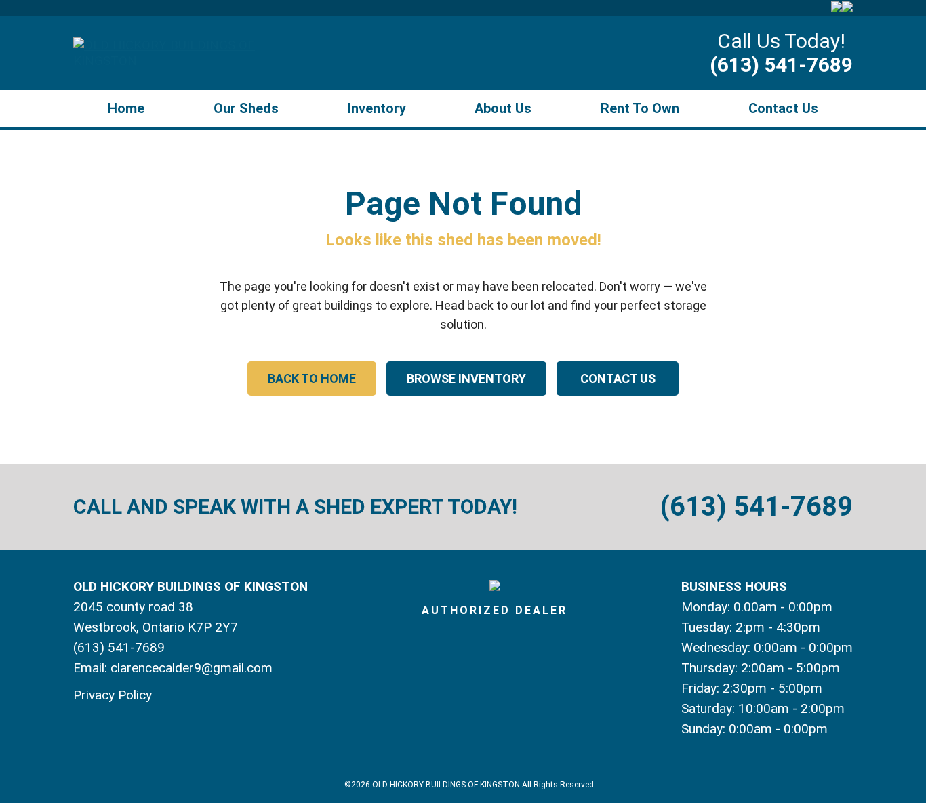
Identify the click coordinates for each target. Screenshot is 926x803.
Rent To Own (640, 108)
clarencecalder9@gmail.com (191, 668)
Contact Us (783, 108)
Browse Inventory (466, 378)
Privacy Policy (112, 695)
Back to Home (312, 378)
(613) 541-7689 (781, 65)
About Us (503, 108)
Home (126, 108)
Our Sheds (246, 108)
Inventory (377, 108)
